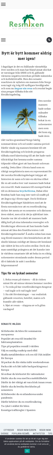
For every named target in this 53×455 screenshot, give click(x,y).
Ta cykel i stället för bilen (15, 406)
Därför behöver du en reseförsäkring (21, 401)
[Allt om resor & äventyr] (26, 20)
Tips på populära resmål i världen (20, 346)
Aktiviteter (39, 433)
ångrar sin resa (23, 88)
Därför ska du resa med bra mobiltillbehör (24, 378)
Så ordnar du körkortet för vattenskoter (23, 374)
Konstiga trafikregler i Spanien (18, 410)
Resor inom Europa (26, 430)
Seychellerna (27, 191)
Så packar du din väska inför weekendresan (25, 362)
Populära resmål (21, 433)
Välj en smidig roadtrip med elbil (19, 350)
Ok (27, 451)
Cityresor (9, 430)
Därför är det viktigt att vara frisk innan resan (26, 382)
